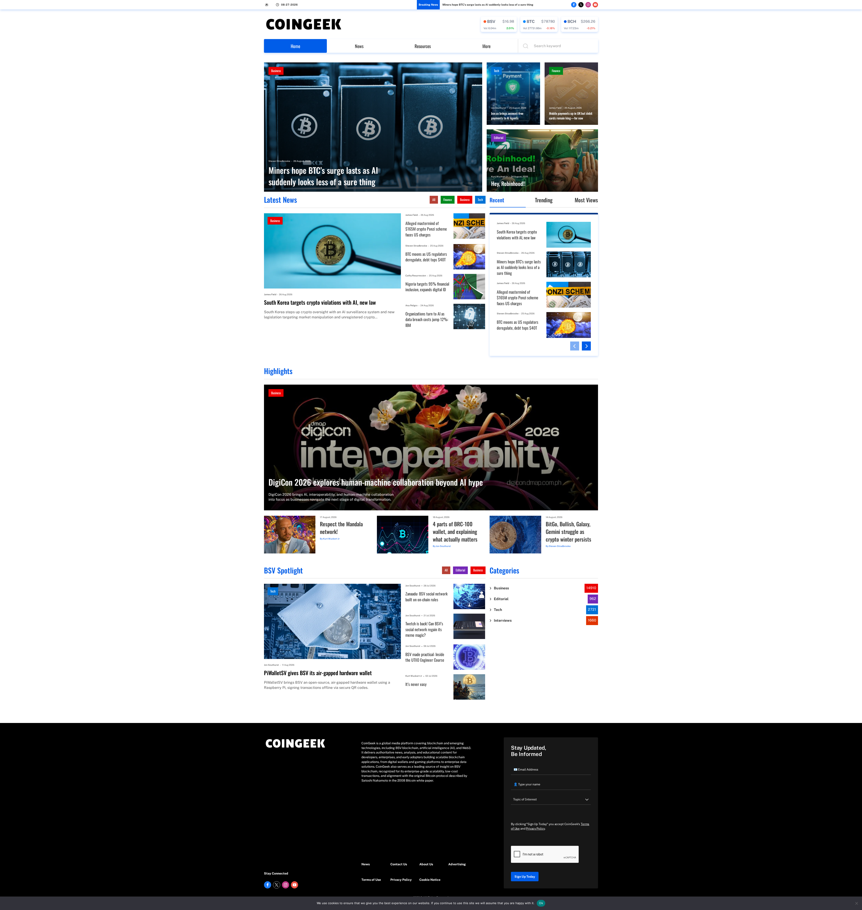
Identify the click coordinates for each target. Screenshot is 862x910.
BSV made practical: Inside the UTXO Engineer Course (424, 657)
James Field (555, 107)
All (433, 199)
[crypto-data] (499, 24)
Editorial (498, 137)
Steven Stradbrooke (279, 161)
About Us (426, 864)
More (486, 46)
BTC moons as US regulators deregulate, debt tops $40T (426, 257)
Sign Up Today (525, 877)
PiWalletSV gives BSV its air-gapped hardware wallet (318, 673)
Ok (541, 903)
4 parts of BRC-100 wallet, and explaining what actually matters (455, 531)
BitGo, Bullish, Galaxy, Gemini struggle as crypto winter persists (568, 531)
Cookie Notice (429, 879)
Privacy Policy (401, 879)
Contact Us (398, 864)
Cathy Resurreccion (415, 275)
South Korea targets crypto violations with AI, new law (320, 302)
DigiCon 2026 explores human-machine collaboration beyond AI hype (375, 482)
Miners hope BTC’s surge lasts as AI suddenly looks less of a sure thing (487, 4)
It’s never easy (416, 684)
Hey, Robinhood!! (508, 183)
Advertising (457, 864)
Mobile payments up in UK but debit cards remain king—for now (570, 115)
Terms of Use (371, 879)
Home (295, 46)
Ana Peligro (411, 305)
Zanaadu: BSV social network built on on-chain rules (426, 596)
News (359, 46)
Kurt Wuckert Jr (499, 176)
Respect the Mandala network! (341, 527)
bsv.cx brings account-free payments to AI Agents (507, 115)
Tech (496, 70)
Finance (556, 70)
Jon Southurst (498, 107)
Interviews (503, 620)
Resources (423, 46)
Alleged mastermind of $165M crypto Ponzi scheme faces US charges (426, 229)
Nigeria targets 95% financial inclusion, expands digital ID (427, 287)
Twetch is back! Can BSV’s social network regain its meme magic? (424, 629)
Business (276, 70)
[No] (856, 903)
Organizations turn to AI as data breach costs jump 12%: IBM (426, 319)
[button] (574, 346)
